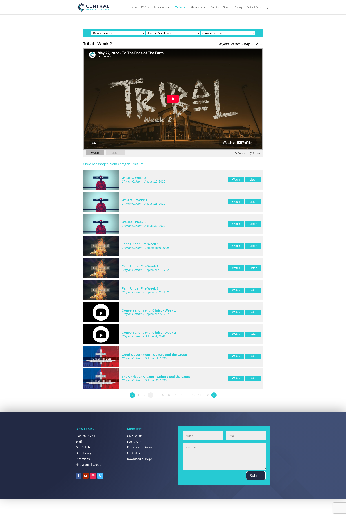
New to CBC (139, 7)
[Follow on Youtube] (86, 476)
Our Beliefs (83, 447)
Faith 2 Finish (255, 7)
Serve (226, 7)
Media (178, 7)
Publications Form (139, 447)
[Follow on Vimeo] (100, 476)
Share (256, 153)
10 (193, 395)
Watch (95, 152)
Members (196, 7)
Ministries (160, 7)
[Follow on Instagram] (93, 476)
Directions (83, 459)
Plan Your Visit (85, 436)
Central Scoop (136, 453)
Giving (238, 7)
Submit (256, 475)
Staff (79, 442)
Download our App (140, 459)
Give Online (135, 436)
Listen (115, 152)
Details (241, 153)
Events (214, 7)
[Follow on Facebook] (78, 476)
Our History (84, 453)
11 (199, 395)
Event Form (135, 442)
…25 (207, 395)
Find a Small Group (88, 465)
